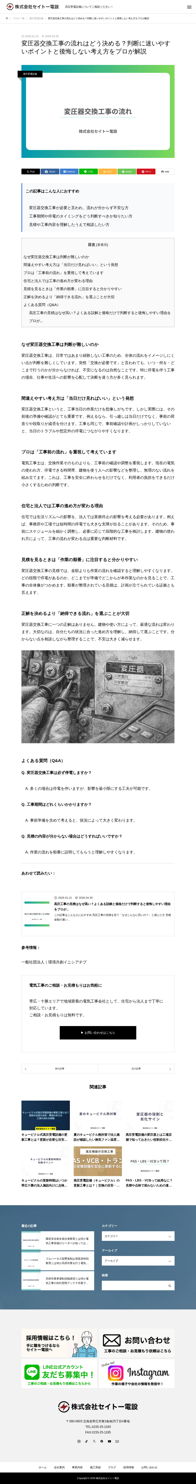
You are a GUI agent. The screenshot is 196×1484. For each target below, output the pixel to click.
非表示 (102, 245)
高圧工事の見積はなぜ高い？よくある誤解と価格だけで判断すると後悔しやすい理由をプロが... (112, 906)
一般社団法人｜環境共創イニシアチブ (54, 962)
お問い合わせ (149, 1467)
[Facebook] (102, 1441)
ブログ (112, 1467)
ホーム (43, 1467)
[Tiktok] (86, 1441)
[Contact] (117, 1441)
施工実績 (95, 1467)
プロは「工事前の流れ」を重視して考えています (64, 273)
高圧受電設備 (30, 74)
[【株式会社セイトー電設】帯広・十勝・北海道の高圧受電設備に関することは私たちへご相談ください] (33, 6)
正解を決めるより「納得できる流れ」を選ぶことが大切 (69, 297)
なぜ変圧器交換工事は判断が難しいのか (56, 257)
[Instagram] (79, 1441)
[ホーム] (7, 18)
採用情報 (128, 1467)
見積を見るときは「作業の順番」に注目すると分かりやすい (73, 289)
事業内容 (77, 1467)
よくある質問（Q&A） (42, 305)
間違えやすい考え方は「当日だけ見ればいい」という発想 (71, 265)
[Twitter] (94, 1441)
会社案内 (59, 1467)
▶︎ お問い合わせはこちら (98, 1032)
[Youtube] (109, 1441)
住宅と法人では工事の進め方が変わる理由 (58, 281)
